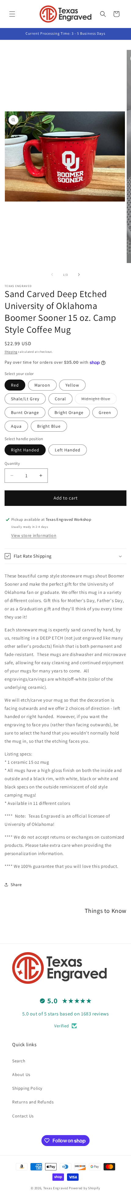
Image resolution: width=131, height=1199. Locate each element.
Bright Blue (49, 426)
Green (105, 412)
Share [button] (16, 884)
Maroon (42, 385)
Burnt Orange (25, 412)
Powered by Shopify (84, 1188)
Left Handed (67, 450)
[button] (12, 14)
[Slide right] (79, 274)
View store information (33, 535)
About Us (21, 1074)
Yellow (72, 385)
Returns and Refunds (33, 1102)
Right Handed (25, 450)
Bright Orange (69, 412)
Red (15, 385)
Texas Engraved (55, 1188)
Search (19, 1061)
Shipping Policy (27, 1088)
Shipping (11, 352)
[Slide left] (52, 274)
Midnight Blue (99, 400)
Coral (60, 398)
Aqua (16, 426)
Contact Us (23, 1116)
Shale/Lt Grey (25, 398)
